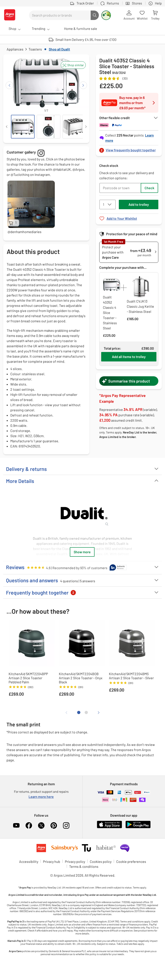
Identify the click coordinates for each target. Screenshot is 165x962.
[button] (73, 65)
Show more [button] (82, 552)
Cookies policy (101, 861)
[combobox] (60, 15)
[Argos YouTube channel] (16, 825)
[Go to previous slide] (9, 85)
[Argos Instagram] (66, 825)
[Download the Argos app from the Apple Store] (109, 827)
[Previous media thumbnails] (6, 126)
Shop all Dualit (59, 49)
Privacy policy (75, 861)
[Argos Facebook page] (29, 825)
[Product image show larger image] (82, 513)
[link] (129, 149)
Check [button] (149, 188)
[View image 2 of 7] (48, 126)
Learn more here (41, 796)
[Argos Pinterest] (54, 825)
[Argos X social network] (41, 825)
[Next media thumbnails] (86, 126)
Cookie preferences (131, 861)
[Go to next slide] (83, 85)
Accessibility (28, 861)
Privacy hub (51, 861)
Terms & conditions (83, 866)
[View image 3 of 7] (74, 126)
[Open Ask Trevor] (106, 15)
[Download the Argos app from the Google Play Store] (138, 827)
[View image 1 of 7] (22, 126)
